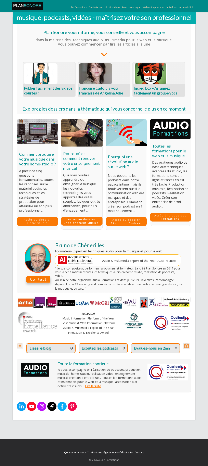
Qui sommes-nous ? (76, 452)
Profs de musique (131, 7)
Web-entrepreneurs (154, 7)
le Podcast (172, 7)
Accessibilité (186, 7)
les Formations (79, 7)
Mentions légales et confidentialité (112, 452)
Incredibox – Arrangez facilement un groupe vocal (156, 90)
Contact (139, 452)
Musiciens (114, 7)
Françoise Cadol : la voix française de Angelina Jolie (101, 90)
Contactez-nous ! (98, 7)
